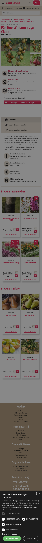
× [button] (39, 493)
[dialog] (21, 517)
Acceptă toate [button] (12, 538)
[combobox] (36, 493)
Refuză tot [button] (31, 538)
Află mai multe (7, 510)
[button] (21, 534)
